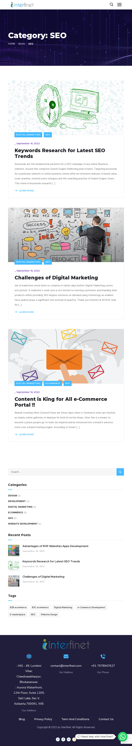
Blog (22, 43)
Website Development (23, 523)
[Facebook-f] (63, 739)
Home (11, 43)
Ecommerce (52, 383)
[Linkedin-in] (69, 739)
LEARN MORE (26, 190)
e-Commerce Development (91, 607)
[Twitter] (58, 739)
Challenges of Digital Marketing (56, 278)
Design (12, 495)
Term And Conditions (75, 719)
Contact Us (106, 719)
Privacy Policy (43, 719)
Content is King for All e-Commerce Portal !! (61, 402)
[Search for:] (66, 472)
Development (17, 501)
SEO (47, 135)
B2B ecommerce (18, 607)
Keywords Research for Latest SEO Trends (60, 153)
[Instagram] (74, 739)
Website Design (49, 614)
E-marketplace (17, 614)
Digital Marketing (28, 135)
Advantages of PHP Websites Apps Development (55, 546)
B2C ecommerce (40, 607)
